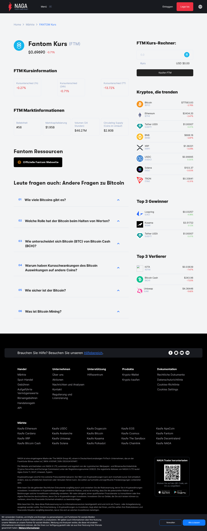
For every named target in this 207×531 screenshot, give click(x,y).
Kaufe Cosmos (130, 433)
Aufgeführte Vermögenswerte (27, 391)
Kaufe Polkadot (96, 443)
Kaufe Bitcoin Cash (29, 443)
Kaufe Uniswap (61, 438)
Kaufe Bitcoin (95, 433)
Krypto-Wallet (130, 374)
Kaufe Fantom (164, 433)
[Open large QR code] (172, 472)
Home (17, 24)
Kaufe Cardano (26, 433)
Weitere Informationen (29, 528)
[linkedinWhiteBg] (187, 353)
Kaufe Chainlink (130, 443)
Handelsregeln (26, 403)
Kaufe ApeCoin (165, 428)
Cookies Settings (167, 389)
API (19, 407)
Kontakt (57, 389)
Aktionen (57, 379)
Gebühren (23, 384)
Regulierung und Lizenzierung (62, 396)
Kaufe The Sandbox (133, 438)
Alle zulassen (194, 522)
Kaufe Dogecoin (96, 428)
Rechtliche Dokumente (171, 374)
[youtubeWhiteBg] (182, 353)
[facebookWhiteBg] (171, 353)
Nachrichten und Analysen (68, 384)
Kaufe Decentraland (168, 438)
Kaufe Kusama (95, 438)
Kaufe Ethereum (27, 428)
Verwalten (170, 522)
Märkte (30, 24)
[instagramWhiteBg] (176, 353)
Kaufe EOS (127, 428)
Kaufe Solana (60, 443)
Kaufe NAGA (163, 443)
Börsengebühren (27, 398)
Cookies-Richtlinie (168, 384)
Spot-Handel (25, 379)
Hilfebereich (93, 353)
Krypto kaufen (131, 379)
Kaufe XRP (23, 438)
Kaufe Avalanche (62, 433)
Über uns (57, 374)
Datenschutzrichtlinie (170, 379)
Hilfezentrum (95, 374)
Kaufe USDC (59, 428)
